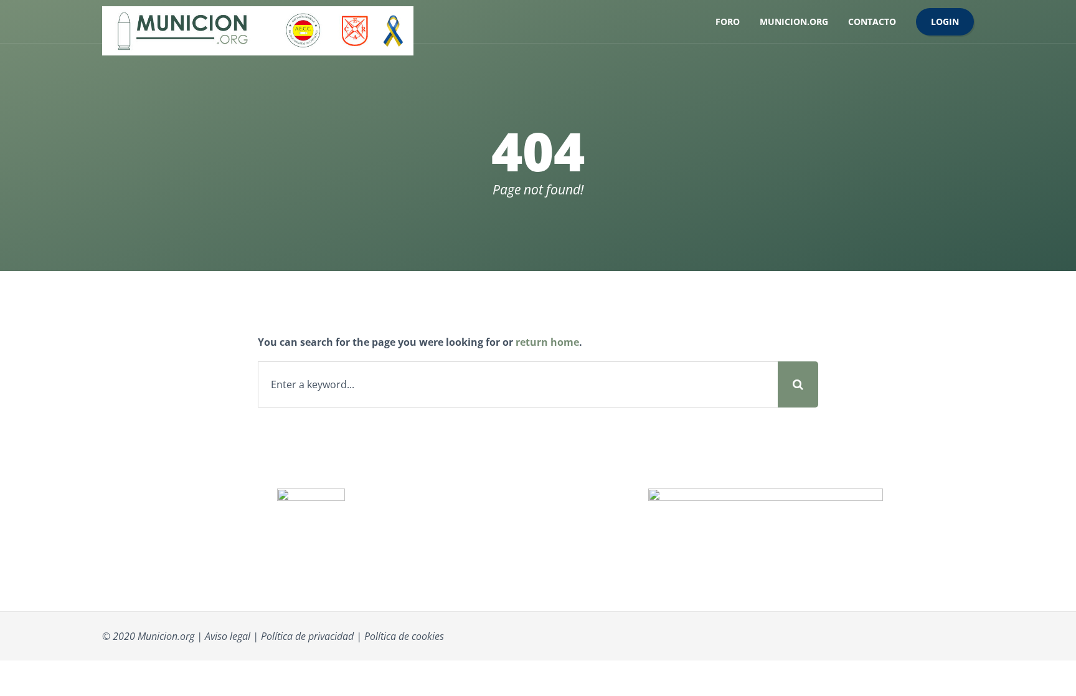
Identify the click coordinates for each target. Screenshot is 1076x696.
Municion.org (794, 21)
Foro (727, 21)
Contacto (872, 21)
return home (547, 342)
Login (945, 21)
